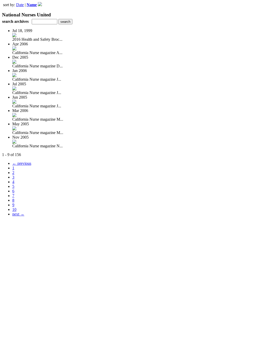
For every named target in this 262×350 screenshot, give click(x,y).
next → (18, 214)
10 (14, 209)
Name (32, 5)
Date (20, 5)
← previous (21, 163)
